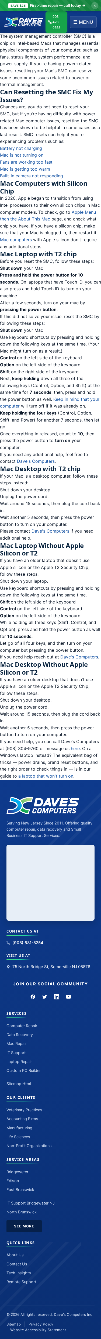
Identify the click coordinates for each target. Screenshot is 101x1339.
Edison (12, 1180)
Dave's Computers (36, 461)
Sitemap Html (18, 1083)
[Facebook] (33, 997)
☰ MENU (83, 22)
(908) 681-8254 (27, 942)
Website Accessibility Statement (38, 1330)
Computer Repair (21, 1025)
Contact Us (16, 1264)
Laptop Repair (19, 1061)
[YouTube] (68, 997)
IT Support (16, 1052)
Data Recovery (19, 1034)
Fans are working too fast (26, 162)
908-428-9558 (56, 22)
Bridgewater (17, 1171)
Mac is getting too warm (25, 169)
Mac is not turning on (21, 155)
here (75, 748)
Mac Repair (16, 1043)
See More (24, 1226)
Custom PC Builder (23, 1070)
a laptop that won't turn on (45, 776)
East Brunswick (20, 1189)
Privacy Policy (41, 1324)
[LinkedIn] (57, 997)
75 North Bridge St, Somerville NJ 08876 (51, 966)
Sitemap (13, 1324)
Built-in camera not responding (31, 175)
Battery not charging (21, 148)
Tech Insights (18, 1273)
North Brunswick (21, 1212)
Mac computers (16, 239)
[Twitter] (45, 997)
